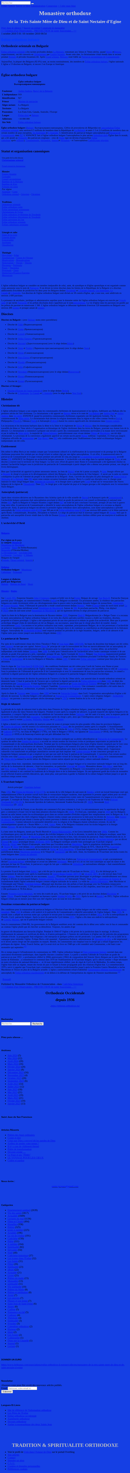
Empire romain (112, 421)
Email (4, 1388)
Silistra (70, 343)
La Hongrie (6, 555)
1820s (71, 812)
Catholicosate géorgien (98, 140)
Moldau (46, 719)
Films (10, 1264)
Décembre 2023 (16, 1072)
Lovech (21, 334)
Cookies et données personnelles (24, 1466)
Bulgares (64, 57)
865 (55, 438)
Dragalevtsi (54, 769)
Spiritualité (13, 1267)
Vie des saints (14, 1213)
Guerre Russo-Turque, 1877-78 (67, 874)
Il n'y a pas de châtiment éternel (23, 1146)
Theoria (28, 263)
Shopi (30, 584)
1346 (108, 681)
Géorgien (25, 194)
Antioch (55, 140)
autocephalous (107, 128)
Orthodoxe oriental (10, 194)
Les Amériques (102, 290)
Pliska (117, 459)
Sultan (15, 842)
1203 (65, 659)
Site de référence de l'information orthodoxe (29, 1410)
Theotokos (14, 268)
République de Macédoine (12, 545)
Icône (16, 255)
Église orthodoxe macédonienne (29, 973)
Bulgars (117, 52)
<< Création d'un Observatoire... (17, 30)
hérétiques (61, 861)
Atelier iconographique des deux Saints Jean (30, 1424)
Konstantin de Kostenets (70, 686)
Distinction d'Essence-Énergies (15, 273)
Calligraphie (14, 1337)
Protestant (17, 572)
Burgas (85, 497)
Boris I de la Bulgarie (42, 91)
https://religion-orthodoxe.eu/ (65, 1005)
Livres (11, 1275)
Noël (10, 1252)
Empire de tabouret (12, 726)
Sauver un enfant (31, 28)
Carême (11, 1309)
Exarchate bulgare (32, 787)
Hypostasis (6, 270)
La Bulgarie (58, 52)
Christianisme (40, 54)
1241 (41, 666)
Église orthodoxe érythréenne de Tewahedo (21, 214)
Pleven (21, 376)
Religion (5, 567)
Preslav (29, 348)
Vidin (20, 324)
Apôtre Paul (109, 413)
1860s (104, 832)
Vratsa (20, 329)
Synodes (12, 1323)
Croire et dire (14, 1137)
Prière (10, 1241)
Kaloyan (102, 654)
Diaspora (16, 542)
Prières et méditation (18, 1292)
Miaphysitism (8, 260)
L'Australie (53, 133)
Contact (11, 1457)
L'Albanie (28, 555)
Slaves (109, 52)
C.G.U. (11, 1463)
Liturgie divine (8, 237)
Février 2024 (14, 1066)
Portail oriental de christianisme (13, 166)
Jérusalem (65, 140)
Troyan (13, 769)
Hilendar (81, 766)
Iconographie (8, 240)
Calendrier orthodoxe (18, 1326)
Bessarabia (6, 550)
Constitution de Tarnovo (108, 879)
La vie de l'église (16, 1235)
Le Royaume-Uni (9, 553)
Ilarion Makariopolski (61, 832)
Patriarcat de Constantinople (68, 696)
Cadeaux (12, 1315)
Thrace (94, 433)
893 (42, 484)
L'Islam (64, 726)
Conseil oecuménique (11, 179)
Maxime (15, 919)
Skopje (7, 847)
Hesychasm (7, 255)
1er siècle (18, 416)
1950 (119, 912)
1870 (47, 842)
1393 (46, 693)
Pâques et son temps (18, 1301)
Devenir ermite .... (17, 1152)
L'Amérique (23, 393)
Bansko (90, 792)
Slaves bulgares (50, 433)
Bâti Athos (107, 766)
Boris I (45, 438)
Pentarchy (22, 138)
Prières (11, 1227)
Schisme (20, 140)
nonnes (41, 308)
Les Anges (13, 1335)
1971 (72, 917)
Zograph (71, 766)
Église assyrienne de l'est (13, 220)
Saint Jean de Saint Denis (20, 1303)
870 (9, 459)
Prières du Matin (16, 1289)
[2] (119, 972)
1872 (92, 871)
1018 (65, 615)
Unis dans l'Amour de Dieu (37, 1452)
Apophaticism (8, 258)
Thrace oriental (17, 560)
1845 (20, 804)
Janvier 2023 (14, 1103)
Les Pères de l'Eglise (18, 1413)
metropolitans (79, 303)
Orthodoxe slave (100, 135)
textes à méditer (15, 1230)
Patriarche (22, 303)
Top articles (13, 1454)
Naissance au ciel (16, 1312)
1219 (39, 510)
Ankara (11, 876)
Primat (6, 659)
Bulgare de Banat (18, 584)
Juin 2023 (12, 1089)
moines (16, 308)
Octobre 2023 (14, 1078)
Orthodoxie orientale (11, 204)
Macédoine (105, 433)
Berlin (65, 391)
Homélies (12, 1224)
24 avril (88, 874)
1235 (70, 669)
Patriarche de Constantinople (111, 739)
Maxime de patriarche (28, 101)
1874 (32, 847)
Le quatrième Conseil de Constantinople (98, 457)
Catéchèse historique (72, 984)
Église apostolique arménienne (15, 209)
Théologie (13, 1318)
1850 (108, 812)
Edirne (54, 421)
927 (21, 135)
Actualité (12, 1272)
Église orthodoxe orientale (13, 52)
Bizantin (6, 474)
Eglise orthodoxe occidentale (22, 1416)
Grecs (17, 625)
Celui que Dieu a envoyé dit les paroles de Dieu (31, 1140)
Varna (20, 348)
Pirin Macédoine (66, 849)
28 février (39, 842)
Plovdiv (21, 362)
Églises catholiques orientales (15, 225)
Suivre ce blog (23, 6)
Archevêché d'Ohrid (33, 630)
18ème (101, 756)
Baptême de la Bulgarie (12, 182)
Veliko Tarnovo (25, 339)
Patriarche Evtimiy (31, 686)
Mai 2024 (12, 1058)
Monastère (13, 1281)
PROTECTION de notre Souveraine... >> (55, 30)
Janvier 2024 (14, 1069)
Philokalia (17, 265)
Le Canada (34, 393)
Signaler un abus (16, 1460)
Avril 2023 (13, 1095)
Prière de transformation (20, 1149)
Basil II (81, 615)
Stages (11, 1306)
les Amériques (39, 133)
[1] (25, 947)
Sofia (20, 367)
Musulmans (27, 570)
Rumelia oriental (46, 879)
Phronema (6, 265)
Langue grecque (83, 751)
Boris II (106, 598)
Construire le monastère (53, 28)
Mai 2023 (12, 1092)
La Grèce (18, 555)
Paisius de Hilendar (24, 792)
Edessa (96, 605)
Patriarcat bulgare (82, 649)
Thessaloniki (29, 484)
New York (76, 393)
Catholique (6, 572)
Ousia (16, 270)
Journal (11, 1343)
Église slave (23, 115)
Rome (61, 138)
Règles (14, 591)
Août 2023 (13, 1083)
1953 (99, 914)
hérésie (23, 867)
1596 (83, 510)
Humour (12, 1329)
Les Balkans (94, 413)
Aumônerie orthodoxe (19, 1418)
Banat (14, 548)
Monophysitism (23, 260)
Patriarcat (34, 288)
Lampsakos (123, 669)
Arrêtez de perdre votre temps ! (23, 1143)
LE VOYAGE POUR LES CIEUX (26, 1157)
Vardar (53, 849)
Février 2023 (14, 1100)
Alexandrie (45, 140)
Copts (14, 192)
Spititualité (13, 1320)
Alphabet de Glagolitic (45, 481)
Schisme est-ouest (10, 187)
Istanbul (61, 896)
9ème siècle (23, 433)
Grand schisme (52, 57)
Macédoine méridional (30, 852)
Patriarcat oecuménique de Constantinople (100, 57)
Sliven (21, 353)
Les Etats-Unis (25, 553)
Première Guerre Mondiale (20, 894)
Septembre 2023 (16, 1081)
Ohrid (5, 611)
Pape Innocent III (55, 656)
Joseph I (51, 876)
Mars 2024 (13, 1064)
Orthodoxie (78, 864)
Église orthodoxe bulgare (20, 39)
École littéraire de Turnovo (84, 683)
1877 (95, 874)
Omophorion (7, 245)
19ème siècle (10, 759)
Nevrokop (22, 372)
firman (5, 842)
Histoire (5, 591)
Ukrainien (35, 194)
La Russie (59, 719)
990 (75, 608)
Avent (11, 1295)
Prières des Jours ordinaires (21, 1135)
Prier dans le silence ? (12, 28)
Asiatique (6, 192)
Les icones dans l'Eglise (19, 1258)
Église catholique (88, 659)
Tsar (40, 438)
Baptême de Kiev (9, 184)
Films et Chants (15, 1221)
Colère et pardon (16, 1160)
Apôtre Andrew (25, 91)
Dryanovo (31, 769)
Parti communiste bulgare (94, 952)
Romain (12, 57)
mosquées (35, 717)
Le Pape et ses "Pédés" (19, 1155)
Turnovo (9, 646)
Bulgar (84, 436)
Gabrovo (8, 732)
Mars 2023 (13, 1098)
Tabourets (34, 693)
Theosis (19, 263)
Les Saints (13, 1261)
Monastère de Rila (103, 939)
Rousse (21, 381)
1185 (76, 644)
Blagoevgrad (73, 372)
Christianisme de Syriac (12, 212)
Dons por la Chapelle (18, 1340)
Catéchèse (13, 1238)
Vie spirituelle (14, 1286)
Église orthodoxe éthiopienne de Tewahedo (21, 217)
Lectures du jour (16, 1218)
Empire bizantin (57, 54)
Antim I (34, 871)
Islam (10, 1332)
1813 (21, 802)
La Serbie (5, 548)
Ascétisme (6, 242)
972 (14, 598)
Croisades (6, 176)
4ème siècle (24, 418)
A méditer (12, 1244)
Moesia (5, 844)
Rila (7, 769)
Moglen (80, 605)
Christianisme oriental (12, 160)
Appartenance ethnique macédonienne (105, 970)
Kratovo (40, 729)
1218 (36, 666)
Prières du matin (16, 1278)
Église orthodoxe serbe (25, 510)
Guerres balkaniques (99, 881)
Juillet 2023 (13, 1086)
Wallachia (37, 719)
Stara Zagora (23, 358)
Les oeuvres (14, 1298)
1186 (81, 644)
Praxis (4, 268)
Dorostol (22, 343)
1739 (15, 802)
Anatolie (29, 560)
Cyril (87, 481)
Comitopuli (118, 603)
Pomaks (5, 560)
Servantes (12, 1250)
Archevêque (17, 659)
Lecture (11, 1346)
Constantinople (32, 140)
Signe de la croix (9, 235)
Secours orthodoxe (17, 1421)
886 (30, 479)
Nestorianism (8, 263)
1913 (78, 896)
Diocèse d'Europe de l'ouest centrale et (25, 391)
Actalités (12, 1232)
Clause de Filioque (24, 258)
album (11, 1269)
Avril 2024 (13, 1061)
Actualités (13, 1215)
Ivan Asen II (26, 666)
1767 (59, 633)
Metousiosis (7, 275)
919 (9, 502)
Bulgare (35, 115)
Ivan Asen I (64, 644)
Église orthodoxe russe (69, 510)
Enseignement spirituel (19, 1210)
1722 (37, 792)
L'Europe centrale (86, 290)
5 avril (8, 598)
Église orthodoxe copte (12, 207)
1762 (8, 792)
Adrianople (60, 852)
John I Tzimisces (41, 598)
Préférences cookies (17, 1469)
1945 (18, 912)
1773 (42, 792)
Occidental (71, 290)
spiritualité (13, 1284)
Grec (104, 471)
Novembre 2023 (16, 1075)
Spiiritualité (13, 1247)
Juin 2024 (12, 1055)
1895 (94, 879)
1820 (90, 802)
